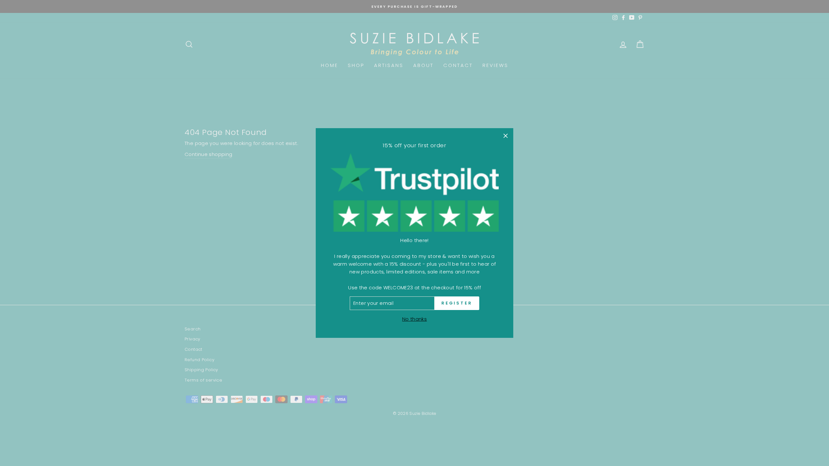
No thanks (414, 319)
